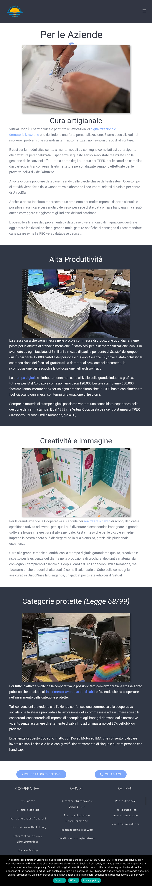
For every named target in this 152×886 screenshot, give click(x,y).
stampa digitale (25, 378)
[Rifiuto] (147, 870)
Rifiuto (73, 880)
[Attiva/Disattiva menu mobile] (144, 11)
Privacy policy (91, 880)
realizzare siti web (97, 521)
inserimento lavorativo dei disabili (70, 692)
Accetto (59, 880)
